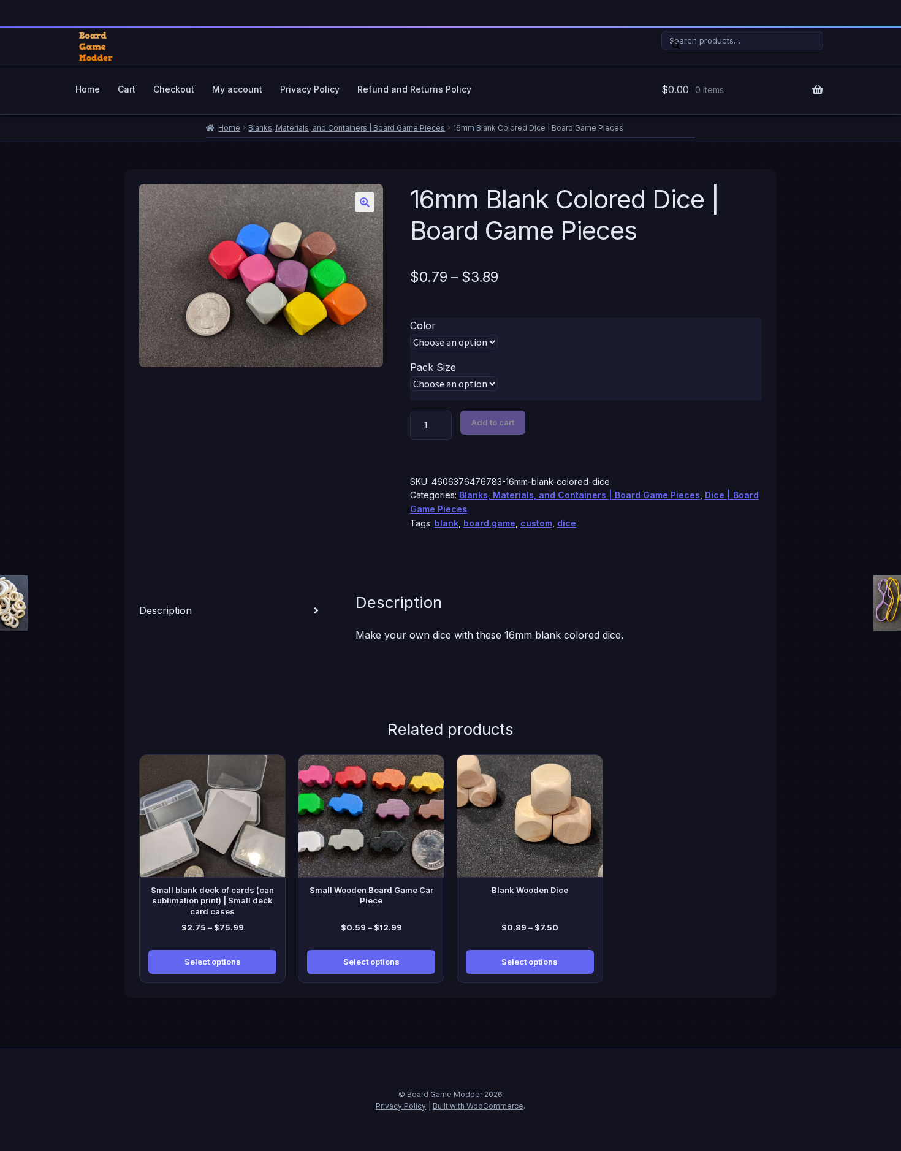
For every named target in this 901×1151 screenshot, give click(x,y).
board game (489, 523)
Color (423, 325)
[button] (364, 202)
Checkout (173, 89)
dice (566, 523)
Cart (126, 89)
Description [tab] (165, 610)
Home (87, 89)
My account (237, 89)
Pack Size (433, 367)
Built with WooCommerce (478, 1106)
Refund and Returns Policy (414, 89)
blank (446, 523)
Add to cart (492, 422)
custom (536, 523)
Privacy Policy (310, 89)
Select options (212, 962)
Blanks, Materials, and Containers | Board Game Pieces (346, 127)
